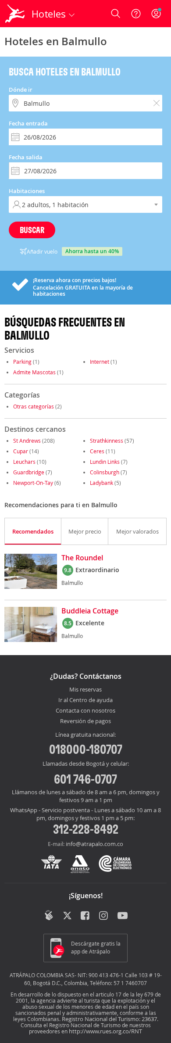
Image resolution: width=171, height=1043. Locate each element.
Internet (99, 361)
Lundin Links (105, 461)
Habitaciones (27, 191)
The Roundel (82, 558)
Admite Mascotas (34, 372)
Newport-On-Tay (33, 482)
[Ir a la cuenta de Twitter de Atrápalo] (67, 916)
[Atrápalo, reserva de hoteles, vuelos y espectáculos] (15, 13)
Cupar (20, 451)
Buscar (32, 229)
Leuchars (24, 461)
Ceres (97, 451)
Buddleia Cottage (89, 611)
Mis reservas (85, 689)
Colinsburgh (104, 472)
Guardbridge (28, 472)
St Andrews (27, 440)
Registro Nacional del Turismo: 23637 (109, 1019)
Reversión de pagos (85, 721)
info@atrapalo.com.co (94, 844)
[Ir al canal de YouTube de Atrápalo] (123, 916)
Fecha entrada (28, 123)
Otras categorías (33, 406)
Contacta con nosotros (85, 710)
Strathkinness (106, 440)
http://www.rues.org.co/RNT (105, 1031)
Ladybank (101, 482)
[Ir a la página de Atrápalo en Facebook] (86, 916)
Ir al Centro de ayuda (85, 700)
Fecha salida (26, 157)
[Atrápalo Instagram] (104, 916)
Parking (22, 361)
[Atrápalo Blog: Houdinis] (49, 915)
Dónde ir (20, 89)
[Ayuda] (136, 13)
